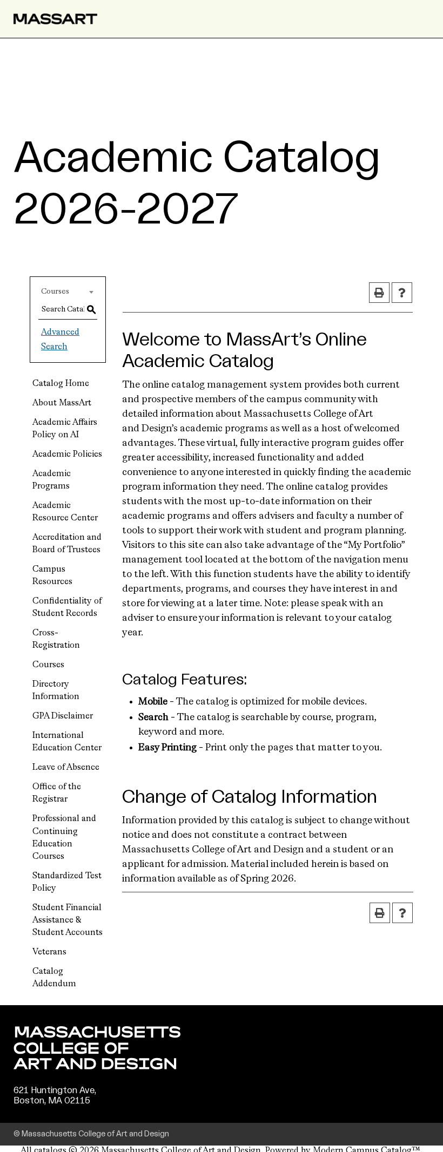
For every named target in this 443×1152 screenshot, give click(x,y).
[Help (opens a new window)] (402, 292)
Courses (48, 665)
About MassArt (61, 403)
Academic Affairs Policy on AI (64, 428)
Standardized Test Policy (67, 882)
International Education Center (67, 742)
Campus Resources (52, 575)
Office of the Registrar (56, 793)
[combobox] (67, 291)
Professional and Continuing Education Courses (64, 837)
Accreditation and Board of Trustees (67, 543)
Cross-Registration (56, 639)
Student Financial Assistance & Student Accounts (67, 920)
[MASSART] (55, 18)
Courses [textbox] (55, 291)
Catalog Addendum (54, 977)
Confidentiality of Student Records (67, 607)
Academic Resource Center (65, 512)
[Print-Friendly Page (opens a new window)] (379, 292)
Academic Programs (51, 480)
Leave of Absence (65, 767)
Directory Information (55, 690)
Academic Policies (67, 454)
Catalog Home (60, 384)
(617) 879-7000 (47, 1111)
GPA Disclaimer (62, 716)
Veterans (49, 952)
